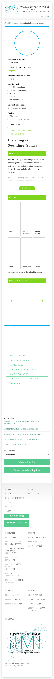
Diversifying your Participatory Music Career (23, 434)
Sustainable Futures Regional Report (15, 543)
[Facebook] (5, 670)
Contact (9, 507)
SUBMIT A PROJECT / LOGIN (23, 369)
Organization (11, 493)
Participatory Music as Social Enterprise (21, 429)
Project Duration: (16, 105)
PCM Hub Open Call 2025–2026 (15, 445)
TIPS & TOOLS (16, 365)
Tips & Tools (34, 604)
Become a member (13, 595)
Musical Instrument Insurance (14, 581)
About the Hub (35, 595)
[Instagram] (8, 670)
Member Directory (13, 604)
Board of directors (14, 498)
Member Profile (12, 599)
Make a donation (19, 374)
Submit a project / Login (36, 609)
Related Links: (15, 124)
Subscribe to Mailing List (24, 379)
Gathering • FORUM (37, 537)
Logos (8, 511)
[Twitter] (11, 670)
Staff (8, 502)
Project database (36, 599)
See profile (12, 71)
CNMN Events (34, 542)
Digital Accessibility (12, 574)
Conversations (35, 546)
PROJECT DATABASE (19, 360)
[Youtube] (14, 670)
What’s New (33, 493)
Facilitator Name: (16, 59)
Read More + (27, 188)
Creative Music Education (12, 558)
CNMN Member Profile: (19, 68)
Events (31, 533)
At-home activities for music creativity (14, 550)
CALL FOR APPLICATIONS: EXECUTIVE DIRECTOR (21, 439)
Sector (11, 113)
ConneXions (10, 537)
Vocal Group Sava (17, 134)
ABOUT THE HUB (18, 356)
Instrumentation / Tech (19, 76)
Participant (13, 84)
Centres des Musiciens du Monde (23, 131)
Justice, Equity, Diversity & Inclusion (13, 566)
